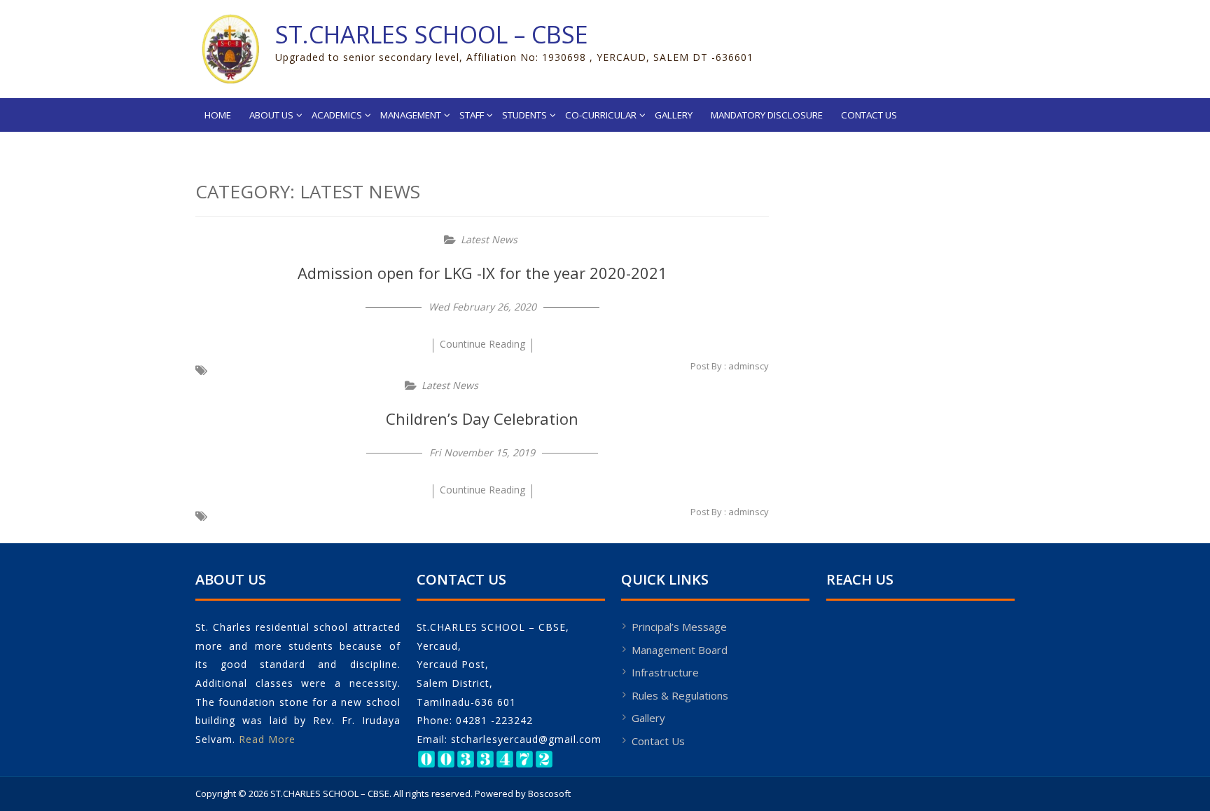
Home (217, 115)
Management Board (680, 650)
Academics (337, 115)
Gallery (674, 115)
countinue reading (482, 343)
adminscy (748, 366)
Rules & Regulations (680, 695)
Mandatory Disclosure (767, 115)
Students (524, 115)
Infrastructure (665, 672)
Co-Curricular (601, 115)
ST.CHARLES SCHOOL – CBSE (431, 34)
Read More (267, 739)
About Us (271, 115)
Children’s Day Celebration (482, 418)
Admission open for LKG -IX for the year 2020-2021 (482, 272)
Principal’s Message (679, 627)
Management (410, 115)
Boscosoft (549, 793)
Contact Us (869, 115)
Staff (471, 115)
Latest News (489, 239)
